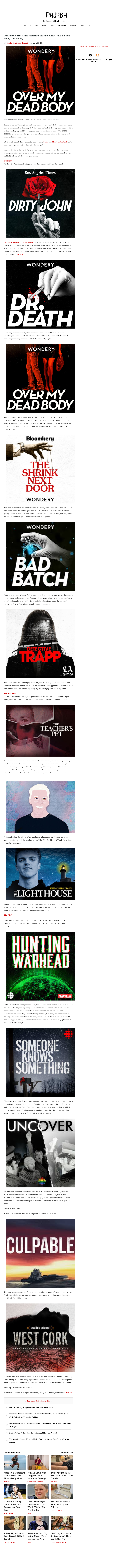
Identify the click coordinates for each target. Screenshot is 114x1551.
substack (45, 25)
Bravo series (19, 254)
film (25, 25)
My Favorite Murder (60, 141)
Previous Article (33, 1401)
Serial (45, 141)
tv (31, 25)
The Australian (10, 693)
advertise (105, 46)
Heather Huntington (14, 43)
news (53, 25)
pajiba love (73, 25)
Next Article (45, 1401)
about (82, 25)
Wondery (8, 160)
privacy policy (93, 46)
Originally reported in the (18, 242)
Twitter (68, 1392)
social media (62, 25)
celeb (36, 25)
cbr (89, 25)
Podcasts (25, 43)
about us (83, 46)
